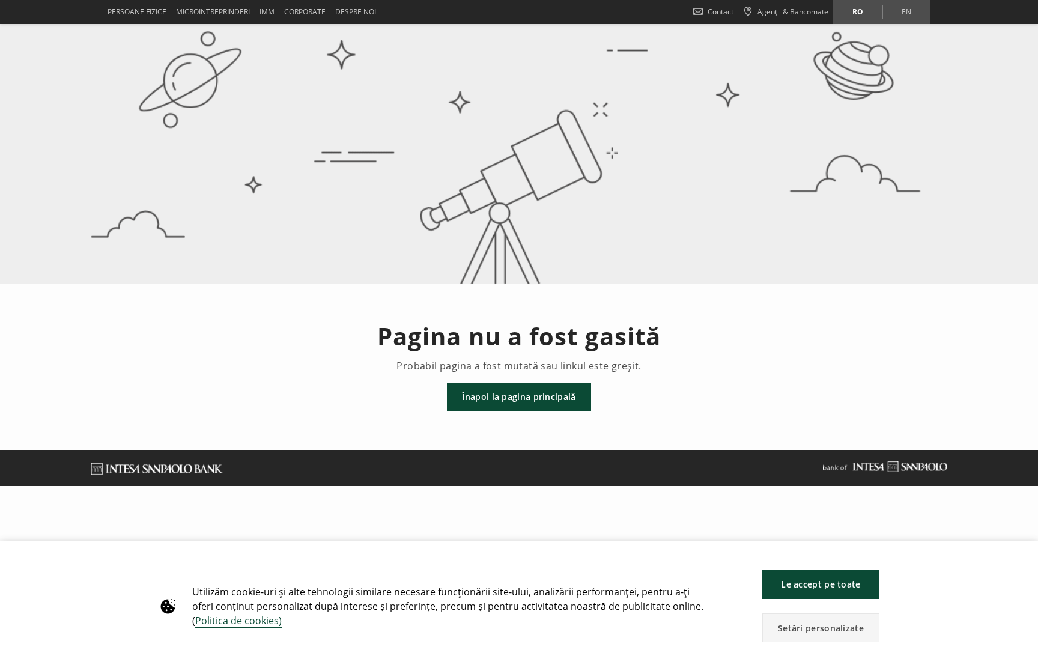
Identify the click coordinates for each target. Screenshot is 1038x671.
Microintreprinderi (213, 12)
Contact (720, 12)
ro (857, 12)
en (906, 12)
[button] (1023, 556)
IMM (267, 12)
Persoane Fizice (137, 12)
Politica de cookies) (238, 620)
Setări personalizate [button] (821, 628)
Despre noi (355, 12)
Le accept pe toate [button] (820, 584)
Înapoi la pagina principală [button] (518, 396)
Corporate (305, 12)
